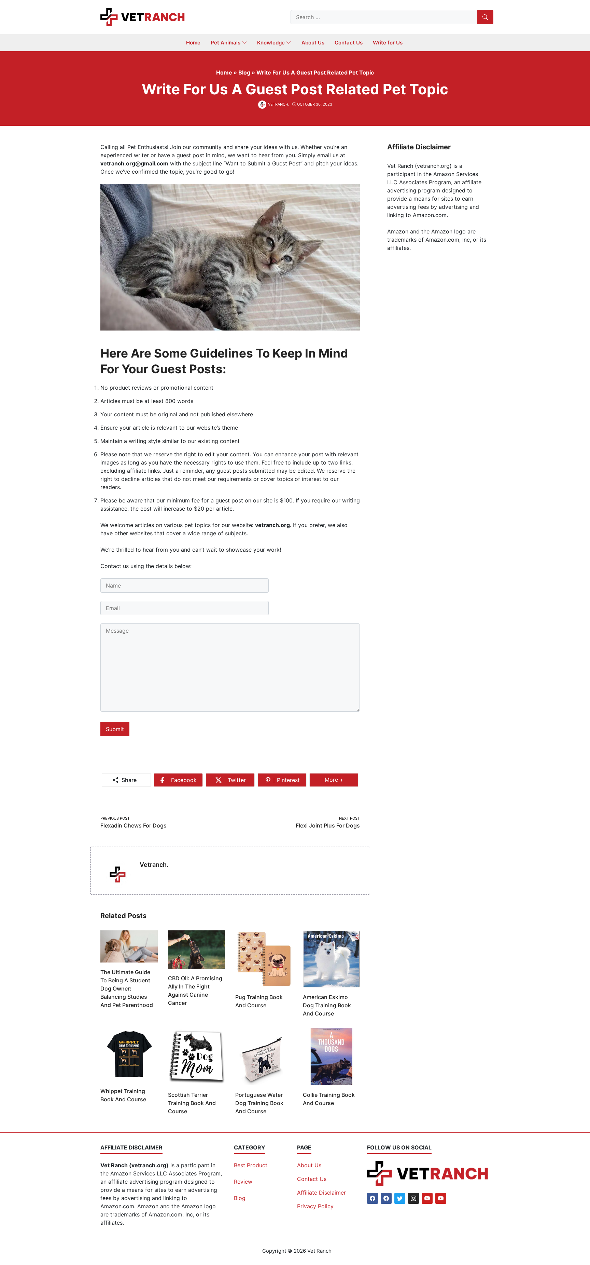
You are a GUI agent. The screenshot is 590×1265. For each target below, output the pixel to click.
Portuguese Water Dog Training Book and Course (259, 1103)
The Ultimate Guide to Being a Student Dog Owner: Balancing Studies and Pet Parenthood (126, 988)
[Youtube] (427, 1198)
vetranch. (154, 864)
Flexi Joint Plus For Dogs (328, 825)
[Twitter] (399, 1198)
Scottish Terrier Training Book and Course (192, 1103)
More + (337, 781)
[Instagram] (413, 1198)
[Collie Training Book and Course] (331, 1056)
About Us (309, 1165)
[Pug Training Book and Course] (264, 958)
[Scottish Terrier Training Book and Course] (196, 1056)
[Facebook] (372, 1198)
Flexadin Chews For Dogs (133, 825)
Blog (239, 1198)
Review (243, 1181)
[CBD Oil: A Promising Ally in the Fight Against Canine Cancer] (196, 948)
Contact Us (311, 1178)
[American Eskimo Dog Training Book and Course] (331, 958)
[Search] (485, 17)
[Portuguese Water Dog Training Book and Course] (264, 1056)
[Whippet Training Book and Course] (129, 1054)
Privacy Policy (315, 1206)
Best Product (250, 1165)
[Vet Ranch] (143, 16)
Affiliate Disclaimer (321, 1192)
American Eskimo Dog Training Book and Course (327, 1005)
